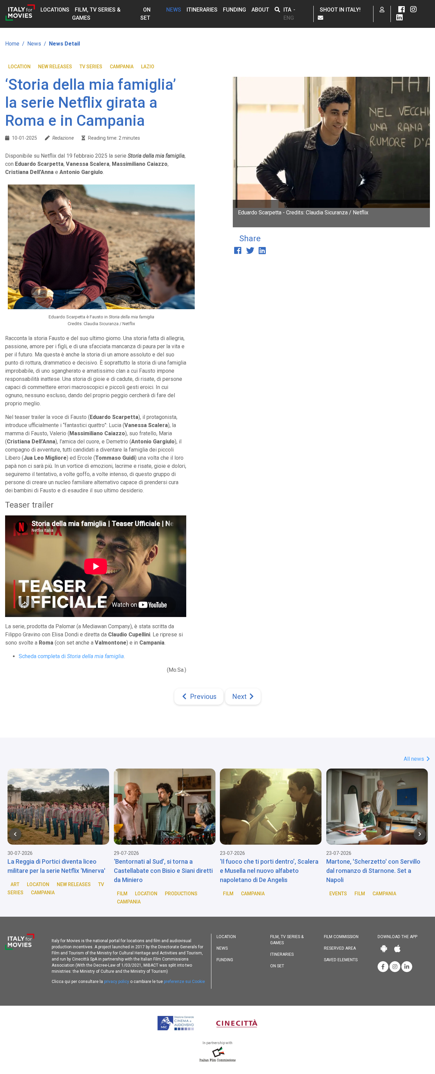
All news (414, 759)
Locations (54, 9)
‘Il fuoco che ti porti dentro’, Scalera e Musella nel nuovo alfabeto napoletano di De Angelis (269, 870)
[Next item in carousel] (420, 834)
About (260, 9)
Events (338, 893)
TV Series (91, 66)
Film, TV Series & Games (286, 939)
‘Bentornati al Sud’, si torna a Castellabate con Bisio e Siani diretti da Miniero (163, 870)
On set (277, 966)
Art (15, 884)
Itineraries (202, 9)
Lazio (147, 66)
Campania (122, 66)
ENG (288, 18)
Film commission (341, 936)
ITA (287, 9)
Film (122, 893)
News (173, 9)
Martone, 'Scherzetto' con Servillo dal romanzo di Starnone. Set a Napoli (373, 870)
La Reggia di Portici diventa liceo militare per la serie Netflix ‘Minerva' (56, 866)
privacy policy (116, 981)
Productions (181, 893)
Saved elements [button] (341, 959)
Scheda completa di (71, 656)
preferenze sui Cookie (184, 981)
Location (19, 66)
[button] (277, 9)
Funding (234, 9)
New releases (55, 66)
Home (12, 43)
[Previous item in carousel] (15, 834)
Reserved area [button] (340, 948)
